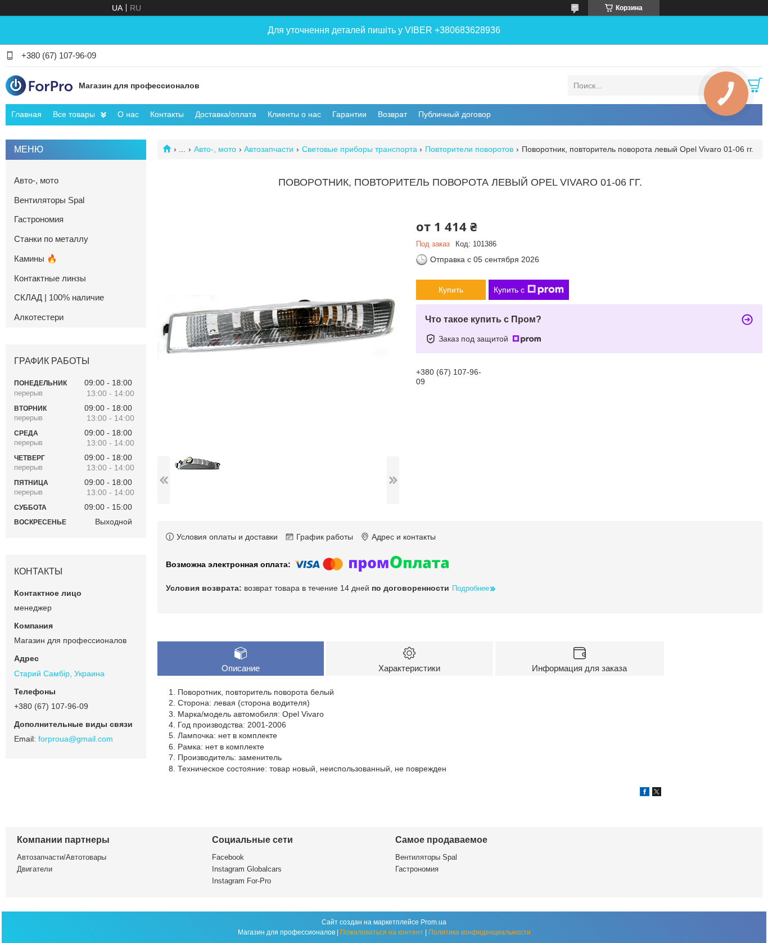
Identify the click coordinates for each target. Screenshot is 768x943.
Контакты (167, 114)
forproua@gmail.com (75, 738)
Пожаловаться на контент (381, 932)
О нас (128, 114)
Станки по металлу (51, 239)
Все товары (74, 114)
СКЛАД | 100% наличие (59, 297)
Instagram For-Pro (241, 881)
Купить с (509, 289)
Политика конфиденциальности (479, 932)
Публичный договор (454, 114)
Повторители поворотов (469, 149)
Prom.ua (433, 922)
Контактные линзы (50, 278)
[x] (656, 793)
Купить (451, 289)
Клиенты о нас (294, 114)
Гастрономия (39, 219)
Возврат (392, 114)
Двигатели (34, 869)
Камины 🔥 (35, 258)
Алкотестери (39, 317)
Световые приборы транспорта (359, 149)
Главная (26, 114)
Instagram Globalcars (247, 869)
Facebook (228, 857)
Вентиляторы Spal (49, 200)
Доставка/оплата (225, 114)
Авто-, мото (215, 149)
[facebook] (644, 793)
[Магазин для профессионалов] (39, 84)
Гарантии (349, 114)
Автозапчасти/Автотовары (61, 857)
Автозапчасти (268, 149)
